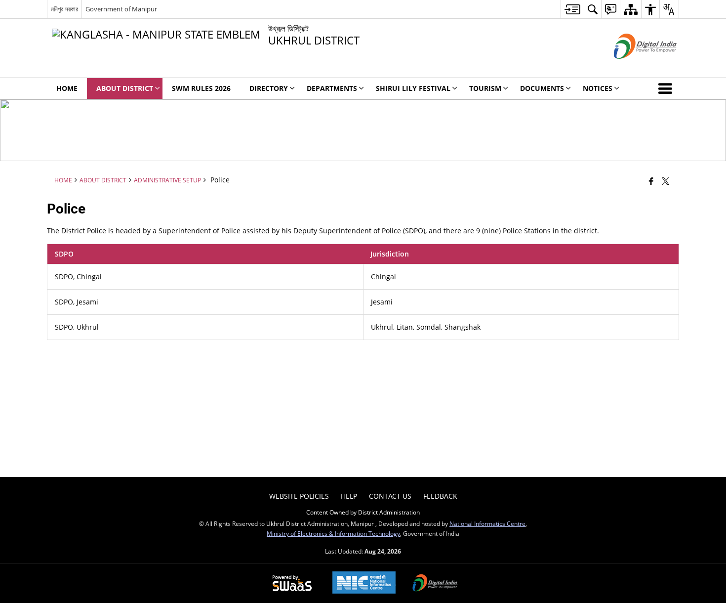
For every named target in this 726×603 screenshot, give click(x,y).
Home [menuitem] (67, 88)
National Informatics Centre (487, 523)
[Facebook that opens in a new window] (651, 181)
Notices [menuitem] (597, 88)
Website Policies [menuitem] (299, 496)
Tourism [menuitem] (485, 88)
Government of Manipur (121, 8)
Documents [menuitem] (542, 88)
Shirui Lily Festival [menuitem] (413, 88)
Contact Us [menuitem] (390, 496)
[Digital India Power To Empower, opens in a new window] (435, 583)
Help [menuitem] (349, 496)
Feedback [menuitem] (440, 496)
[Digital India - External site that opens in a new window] (633, 67)
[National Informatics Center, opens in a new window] (364, 583)
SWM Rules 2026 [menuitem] (201, 88)
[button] (667, 88)
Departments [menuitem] (332, 88)
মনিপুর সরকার (64, 8)
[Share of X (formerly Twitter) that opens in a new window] (665, 181)
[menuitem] (572, 9)
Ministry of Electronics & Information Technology (333, 533)
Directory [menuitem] (268, 88)
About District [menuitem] (124, 88)
